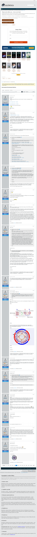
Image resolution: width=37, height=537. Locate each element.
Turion (5, 208)
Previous (4, 465)
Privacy (25, 468)
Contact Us (21, 468)
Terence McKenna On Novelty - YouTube (17, 159)
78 (18, 465)
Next (33, 465)
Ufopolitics (5, 115)
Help (17, 468)
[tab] (3, 90)
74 (10, 465)
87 (24, 465)
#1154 (33, 427)
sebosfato (5, 445)
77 (16, 465)
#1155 (33, 442)
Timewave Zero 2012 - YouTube (16, 155)
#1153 (33, 413)
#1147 (33, 226)
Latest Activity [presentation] (7, 90)
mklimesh (5, 416)
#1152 (33, 394)
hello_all (5, 169)
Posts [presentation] (3, 90)
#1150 (33, 358)
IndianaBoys (5, 137)
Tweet (5, 105)
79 (20, 465)
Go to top (33, 468)
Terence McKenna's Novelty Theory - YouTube (18, 157)
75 (12, 465)
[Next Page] (31, 91)
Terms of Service (29, 468)
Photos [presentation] (11, 90)
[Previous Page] (29, 91)
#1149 (33, 290)
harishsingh (5, 99)
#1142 (33, 112)
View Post (19, 229)
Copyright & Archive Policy (24, 472)
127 (26, 465)
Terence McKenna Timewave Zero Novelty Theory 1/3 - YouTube (20, 161)
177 (28, 465)
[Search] (35, 5)
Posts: (4, 119)
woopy (5, 193)
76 (14, 465)
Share (6, 120)
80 (22, 465)
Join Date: (4, 102)
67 (8, 465)
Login (34, 0)
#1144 (33, 166)
